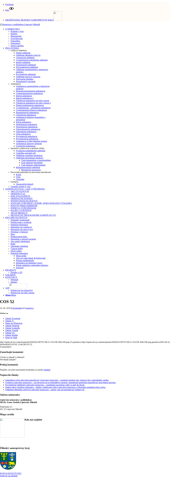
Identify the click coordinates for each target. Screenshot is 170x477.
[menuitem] (87, 4)
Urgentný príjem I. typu (20, 186)
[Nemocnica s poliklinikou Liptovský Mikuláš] (20, 24)
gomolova (29, 308)
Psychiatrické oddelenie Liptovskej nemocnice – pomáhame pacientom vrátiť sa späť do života (44, 385)
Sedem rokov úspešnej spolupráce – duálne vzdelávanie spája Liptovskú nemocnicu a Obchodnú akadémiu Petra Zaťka (55, 387)
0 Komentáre (16, 308)
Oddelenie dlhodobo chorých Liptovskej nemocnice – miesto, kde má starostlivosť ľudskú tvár (44, 390)
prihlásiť (46, 370)
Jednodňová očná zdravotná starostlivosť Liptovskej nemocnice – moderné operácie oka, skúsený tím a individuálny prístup (57, 380)
